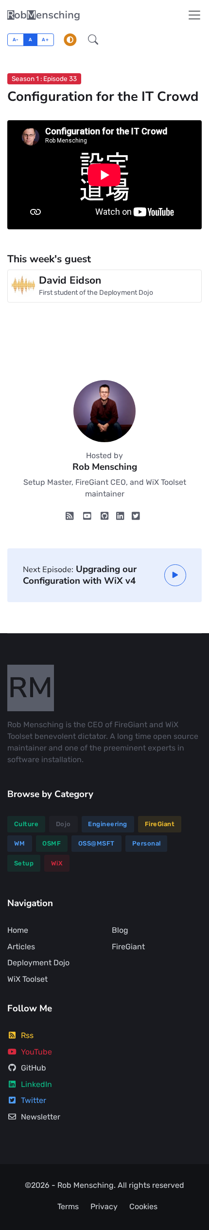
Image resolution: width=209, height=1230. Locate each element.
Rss (27, 1035)
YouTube (36, 1051)
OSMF (51, 843)
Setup (24, 863)
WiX (57, 863)
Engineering (107, 824)
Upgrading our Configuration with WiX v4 (80, 575)
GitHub (33, 1067)
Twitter (33, 1100)
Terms (68, 1206)
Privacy (104, 1206)
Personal (146, 843)
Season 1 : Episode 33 (44, 78)
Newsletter (40, 1116)
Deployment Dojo (38, 962)
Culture (26, 824)
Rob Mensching (85, 1185)
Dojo (63, 824)
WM (19, 843)
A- (16, 39)
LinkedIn (36, 1084)
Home (17, 930)
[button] (93, 39)
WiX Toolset (27, 979)
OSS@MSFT (96, 843)
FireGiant (160, 824)
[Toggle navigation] (194, 15)
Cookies (143, 1206)
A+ (45, 39)
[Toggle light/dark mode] (70, 39)
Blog (120, 930)
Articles (21, 946)
